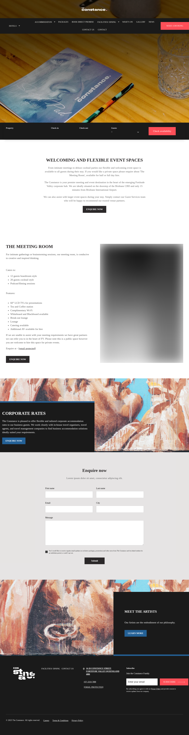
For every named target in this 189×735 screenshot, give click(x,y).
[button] (18, 26)
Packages (63, 22)
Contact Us (88, 30)
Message (49, 517)
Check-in (55, 128)
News (151, 22)
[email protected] (27, 348)
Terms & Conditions (60, 720)
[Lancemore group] (94, 9)
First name (49, 488)
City (98, 503)
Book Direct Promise (83, 22)
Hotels (13, 26)
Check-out (83, 128)
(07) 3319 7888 (90, 682)
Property (9, 128)
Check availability (162, 131)
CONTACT (102, 30)
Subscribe (169, 682)
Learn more (135, 633)
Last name (100, 488)
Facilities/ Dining (106, 22)
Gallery (140, 22)
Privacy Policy (156, 689)
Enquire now (94, 209)
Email (47, 503)
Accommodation (43, 22)
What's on (127, 22)
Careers (46, 720)
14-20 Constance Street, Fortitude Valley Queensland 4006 (102, 671)
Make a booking (174, 26)
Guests (114, 128)
